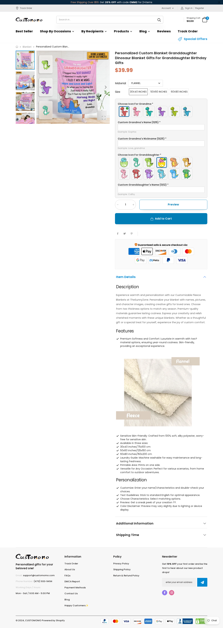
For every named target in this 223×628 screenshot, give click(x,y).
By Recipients (92, 31)
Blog (143, 31)
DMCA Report (72, 581)
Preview (173, 204)
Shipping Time (127, 535)
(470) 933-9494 (43, 581)
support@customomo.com (39, 575)
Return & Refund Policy (126, 575)
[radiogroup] (161, 111)
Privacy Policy (121, 563)
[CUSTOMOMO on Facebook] (164, 592)
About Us (69, 569)
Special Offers (195, 39)
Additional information (134, 523)
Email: (19, 575)
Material (120, 83)
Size (117, 92)
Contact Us (71, 593)
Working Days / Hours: (28, 587)
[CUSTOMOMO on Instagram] (171, 592)
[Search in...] (159, 19)
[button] (105, 87)
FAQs (67, 575)
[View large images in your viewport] (103, 117)
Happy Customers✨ (76, 605)
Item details (126, 277)
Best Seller (24, 31)
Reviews (164, 31)
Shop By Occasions (55, 31)
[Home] (17, 47)
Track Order (26, 8)
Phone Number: (24, 581)
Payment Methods (75, 587)
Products (121, 31)
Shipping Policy (122, 569)
